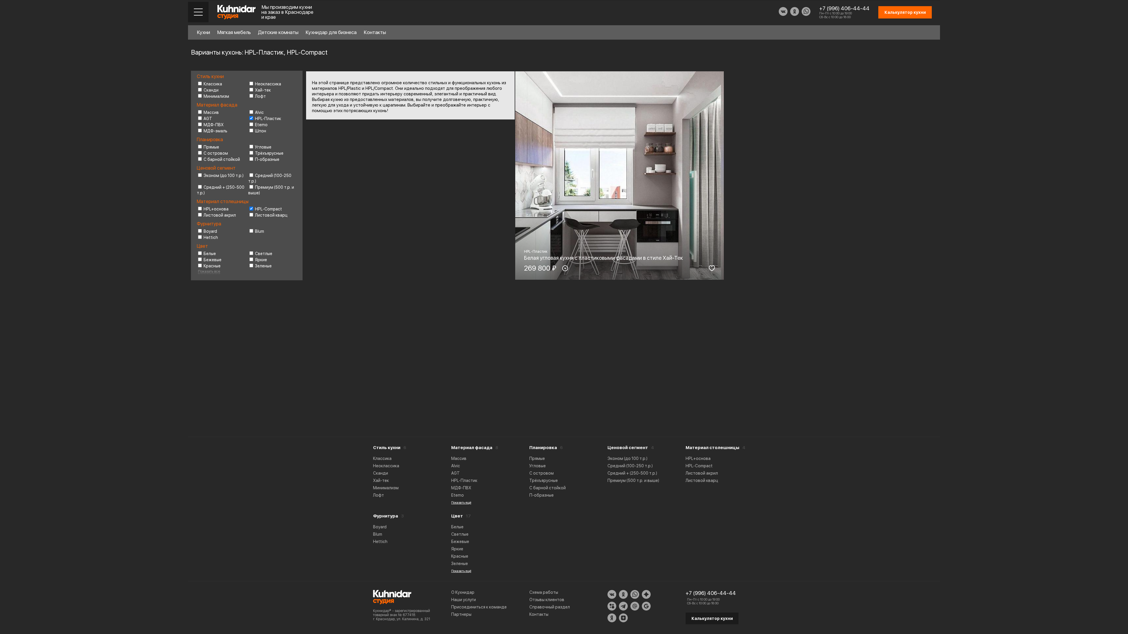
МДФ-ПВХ (214, 124)
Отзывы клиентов (546, 599)
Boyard (210, 231)
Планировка (543, 447)
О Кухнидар (462, 592)
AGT (208, 118)
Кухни (203, 32)
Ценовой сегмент (627, 447)
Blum (259, 231)
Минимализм (216, 96)
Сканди (211, 90)
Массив (211, 112)
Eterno (261, 124)
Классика (213, 84)
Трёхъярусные (269, 153)
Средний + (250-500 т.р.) (632, 473)
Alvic (259, 112)
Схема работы (543, 592)
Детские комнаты (278, 32)
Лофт (260, 96)
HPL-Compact (268, 209)
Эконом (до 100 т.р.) (224, 175)
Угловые (263, 147)
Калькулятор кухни (712, 618)
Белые (210, 253)
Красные (212, 266)
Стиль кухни (386, 447)
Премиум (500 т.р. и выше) (633, 480)
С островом (216, 153)
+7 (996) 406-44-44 (844, 8)
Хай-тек (263, 90)
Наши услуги (463, 599)
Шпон (260, 131)
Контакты (375, 32)
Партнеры (461, 614)
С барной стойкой (222, 159)
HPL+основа (216, 209)
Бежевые (212, 259)
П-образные (267, 159)
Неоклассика (268, 84)
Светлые (263, 253)
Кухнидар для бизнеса (331, 32)
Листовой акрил (220, 215)
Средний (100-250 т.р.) (630, 465)
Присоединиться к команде (479, 607)
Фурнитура (385, 516)
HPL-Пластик (268, 118)
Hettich (211, 237)
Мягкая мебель (234, 32)
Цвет (457, 516)
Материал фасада (471, 447)
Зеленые (263, 266)
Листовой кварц (271, 215)
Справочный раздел (549, 607)
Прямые (211, 147)
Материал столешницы (712, 447)
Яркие (261, 259)
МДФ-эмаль (215, 131)
